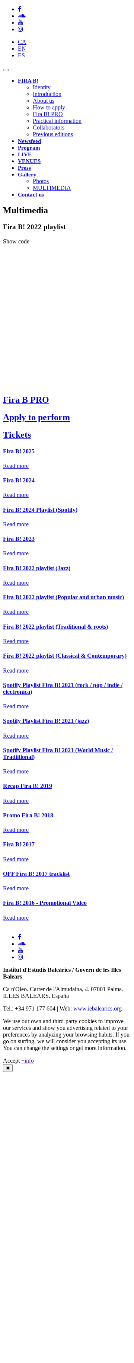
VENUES (29, 161)
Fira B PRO (26, 400)
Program (29, 148)
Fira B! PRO (48, 114)
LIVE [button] (25, 154)
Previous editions (53, 134)
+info (27, 1060)
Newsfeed (29, 141)
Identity (42, 87)
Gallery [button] (27, 175)
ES (21, 55)
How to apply (49, 107)
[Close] (8, 1068)
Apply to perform (36, 417)
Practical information (57, 121)
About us (43, 101)
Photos (41, 181)
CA (22, 42)
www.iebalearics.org (97, 1008)
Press (24, 168)
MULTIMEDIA (52, 188)
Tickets (17, 435)
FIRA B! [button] (28, 81)
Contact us (31, 195)
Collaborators (48, 127)
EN (22, 48)
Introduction (47, 94)
